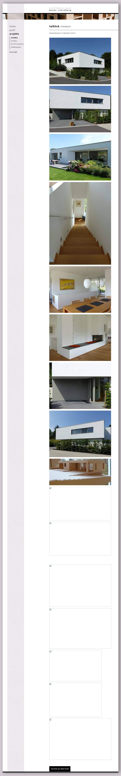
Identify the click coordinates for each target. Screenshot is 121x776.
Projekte (14, 34)
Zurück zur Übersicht (60, 769)
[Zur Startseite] (60, 11)
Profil (12, 30)
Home (12, 26)
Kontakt (13, 52)
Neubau (14, 38)
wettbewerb (16, 47)
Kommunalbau (17, 44)
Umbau (14, 41)
